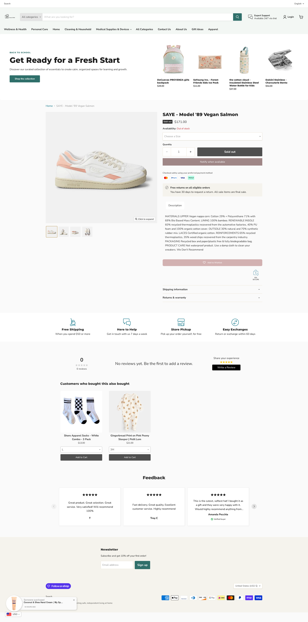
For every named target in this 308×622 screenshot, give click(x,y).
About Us (181, 29)
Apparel (213, 29)
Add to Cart (81, 457)
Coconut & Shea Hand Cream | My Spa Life (44, 602)
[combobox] (81, 450)
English (298, 3)
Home (56, 29)
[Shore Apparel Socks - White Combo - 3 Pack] (81, 412)
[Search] (237, 17)
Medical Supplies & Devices (113, 29)
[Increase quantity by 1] (191, 151)
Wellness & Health (15, 29)
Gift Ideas (197, 29)
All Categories (144, 29)
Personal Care (39, 29)
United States (246, 585)
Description (175, 205)
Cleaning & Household (78, 29)
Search (7, 4)
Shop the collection (25, 78)
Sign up (142, 565)
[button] (51, 231)
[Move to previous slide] (54, 507)
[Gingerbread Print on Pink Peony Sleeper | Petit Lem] (130, 412)
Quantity (167, 144)
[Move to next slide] (254, 507)
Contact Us (164, 29)
